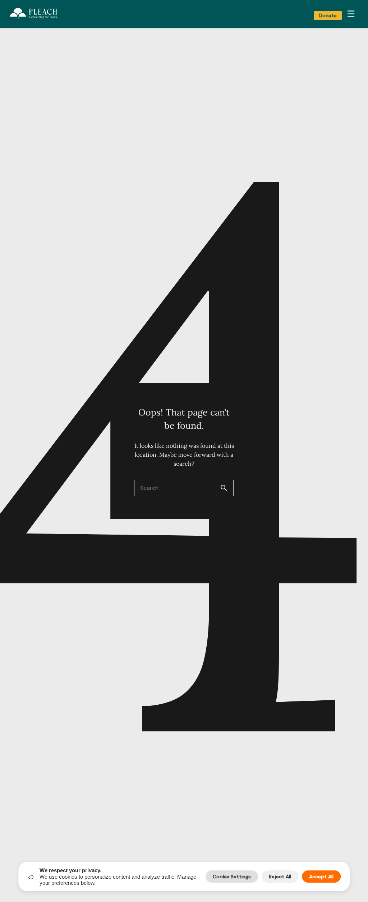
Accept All (321, 876)
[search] (227, 488)
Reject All (280, 876)
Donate (328, 15)
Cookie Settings (232, 876)
